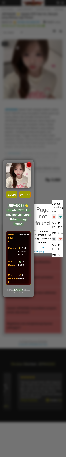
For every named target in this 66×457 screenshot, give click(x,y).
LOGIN (12, 194)
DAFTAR (25, 194)
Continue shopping (39, 249)
